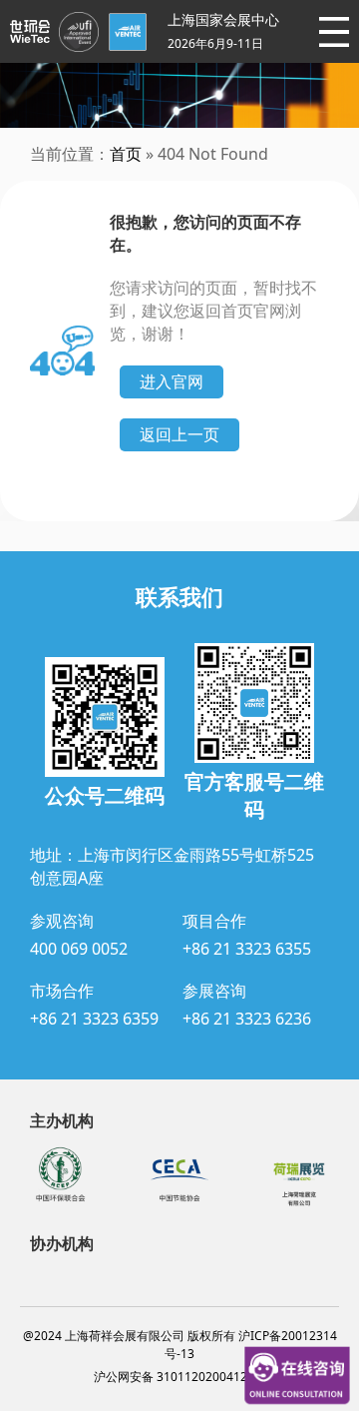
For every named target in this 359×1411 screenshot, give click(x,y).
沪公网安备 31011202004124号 (180, 1376)
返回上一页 (179, 434)
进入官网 (171, 381)
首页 (126, 154)
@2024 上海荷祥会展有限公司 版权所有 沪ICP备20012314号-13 (180, 1344)
